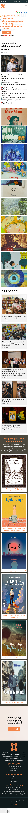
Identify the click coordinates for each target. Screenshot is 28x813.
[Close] (8, 811)
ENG (26, 1)
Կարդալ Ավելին (6, 32)
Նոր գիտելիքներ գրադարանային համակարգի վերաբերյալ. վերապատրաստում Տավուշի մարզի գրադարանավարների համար (13, 372)
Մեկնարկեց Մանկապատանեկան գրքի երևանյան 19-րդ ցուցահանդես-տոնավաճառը (14, 343)
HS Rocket (14, 804)
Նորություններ (14, 770)
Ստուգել (13, 729)
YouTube (14, 781)
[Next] (5, 810)
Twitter (15, 777)
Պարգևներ (14, 768)
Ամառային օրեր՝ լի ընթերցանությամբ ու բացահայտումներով (14, 317)
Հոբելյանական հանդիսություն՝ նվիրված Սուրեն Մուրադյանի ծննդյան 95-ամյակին (12, 427)
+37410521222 (16, 1)
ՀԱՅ (23, 1)
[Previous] (2, 810)
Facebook (15, 779)
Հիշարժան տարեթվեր (14, 766)
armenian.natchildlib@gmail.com (15, 792)
